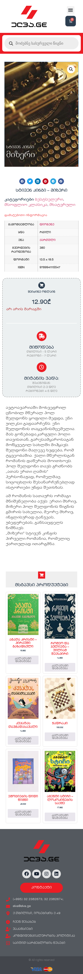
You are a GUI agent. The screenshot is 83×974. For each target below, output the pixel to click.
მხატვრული (62, 205)
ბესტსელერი (49, 199)
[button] (71, 10)
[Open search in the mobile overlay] (41, 43)
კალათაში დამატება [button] (23, 660)
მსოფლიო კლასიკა (25, 205)
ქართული (48, 240)
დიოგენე (47, 224)
